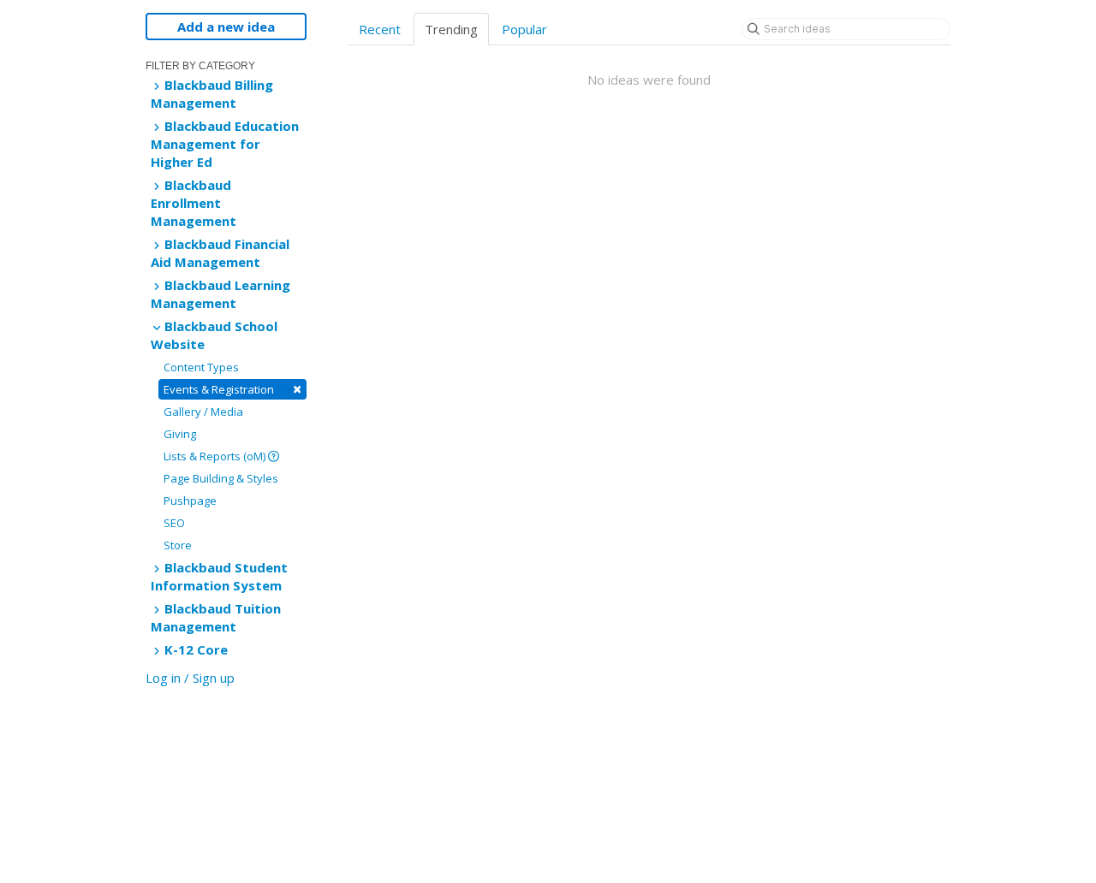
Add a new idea (226, 26)
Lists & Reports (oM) (216, 456)
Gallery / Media (203, 411)
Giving (180, 434)
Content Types (201, 367)
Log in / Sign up (190, 677)
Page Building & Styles (221, 478)
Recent (380, 29)
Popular (524, 29)
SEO (174, 522)
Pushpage (190, 500)
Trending (451, 29)
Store (178, 545)
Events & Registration (232, 389)
